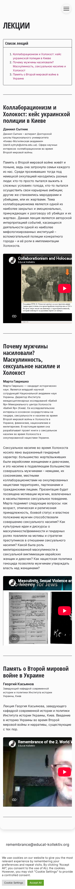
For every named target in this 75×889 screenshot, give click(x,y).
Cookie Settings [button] (13, 882)
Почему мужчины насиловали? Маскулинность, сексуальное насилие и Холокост (39, 66)
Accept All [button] (36, 882)
